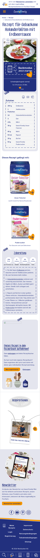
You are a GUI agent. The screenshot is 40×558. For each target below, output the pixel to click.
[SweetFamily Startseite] (20, 11)
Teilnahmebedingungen (28, 538)
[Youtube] (17, 512)
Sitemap (28, 542)
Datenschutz (28, 529)
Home (4, 17)
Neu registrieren (12, 369)
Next (35, 429)
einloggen (12, 353)
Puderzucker (20, 242)
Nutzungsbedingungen (28, 533)
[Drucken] (23, 97)
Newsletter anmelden (24, 2)
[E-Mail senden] (28, 97)
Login (10, 532)
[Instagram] (28, 512)
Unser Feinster (20, 198)
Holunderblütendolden (15, 279)
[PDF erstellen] (32, 97)
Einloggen (26, 369)
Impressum (28, 525)
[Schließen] (37, 4)
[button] (20, 70)
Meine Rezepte (12, 526)
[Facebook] (11, 512)
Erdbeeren (21, 270)
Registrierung (10, 536)
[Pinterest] (23, 512)
